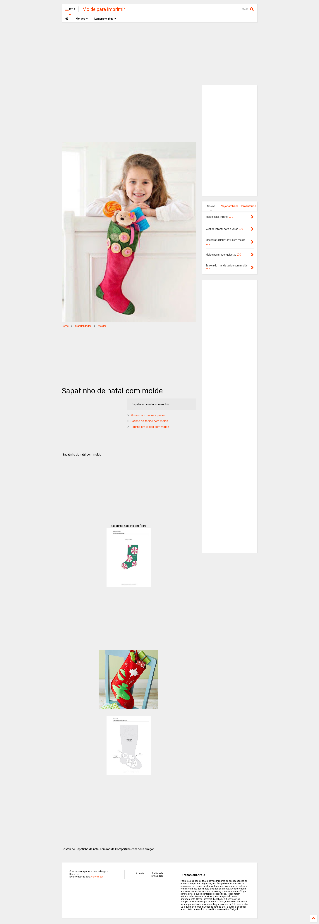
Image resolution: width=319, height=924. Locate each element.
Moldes (102, 325)
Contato (140, 873)
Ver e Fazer (97, 876)
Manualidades (83, 325)
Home (65, 325)
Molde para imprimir (103, 9)
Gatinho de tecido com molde (149, 421)
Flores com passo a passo (148, 415)
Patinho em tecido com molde (150, 427)
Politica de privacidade (157, 874)
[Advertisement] (159, 54)
